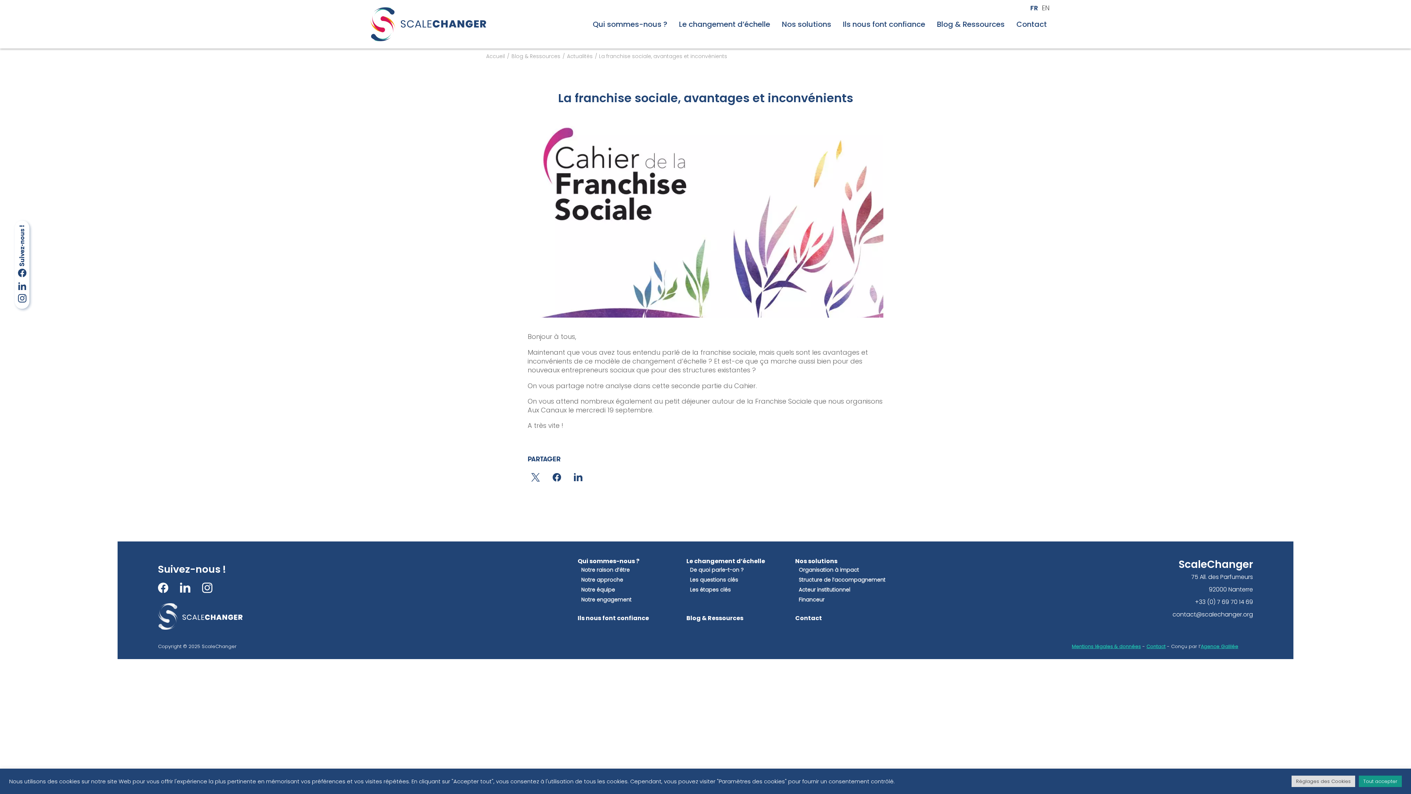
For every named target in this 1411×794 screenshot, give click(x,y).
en (1045, 8)
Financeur (812, 599)
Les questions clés (714, 580)
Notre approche (602, 580)
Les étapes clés (710, 590)
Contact (1031, 24)
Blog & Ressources (971, 24)
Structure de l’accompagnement (842, 580)
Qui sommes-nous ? (630, 24)
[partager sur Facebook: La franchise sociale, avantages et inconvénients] (557, 477)
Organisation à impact (829, 570)
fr (1034, 8)
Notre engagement (606, 599)
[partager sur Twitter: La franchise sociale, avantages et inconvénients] (535, 477)
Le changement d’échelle (724, 24)
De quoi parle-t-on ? (717, 570)
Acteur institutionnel (824, 590)
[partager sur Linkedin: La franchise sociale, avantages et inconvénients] (578, 477)
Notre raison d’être (605, 570)
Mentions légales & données (1106, 646)
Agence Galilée (1219, 646)
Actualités (580, 56)
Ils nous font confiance (884, 24)
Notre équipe (598, 590)
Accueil (495, 56)
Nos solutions (806, 24)
